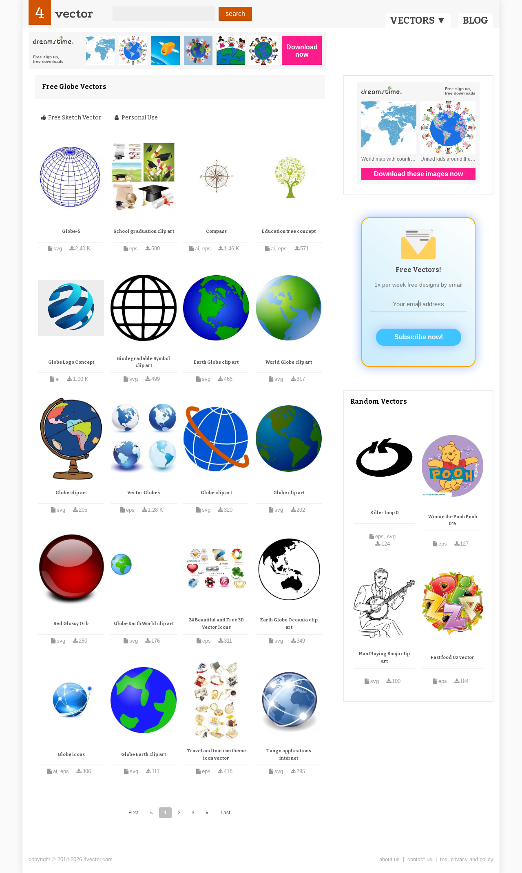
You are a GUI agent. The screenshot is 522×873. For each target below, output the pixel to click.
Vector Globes (143, 492)
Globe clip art (71, 492)
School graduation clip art (143, 231)
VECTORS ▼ (418, 20)
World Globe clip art (288, 362)
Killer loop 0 (384, 512)
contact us (419, 859)
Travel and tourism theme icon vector (216, 754)
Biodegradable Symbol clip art (143, 362)
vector (74, 14)
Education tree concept (289, 231)
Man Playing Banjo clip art (384, 657)
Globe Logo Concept (71, 362)
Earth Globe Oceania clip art (289, 623)
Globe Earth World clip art (144, 623)
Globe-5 (71, 231)
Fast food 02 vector (452, 657)
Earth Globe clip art (216, 362)
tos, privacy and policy (466, 859)
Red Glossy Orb (70, 623)
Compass (216, 231)
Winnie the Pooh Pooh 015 (452, 520)
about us (389, 859)
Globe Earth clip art (143, 754)
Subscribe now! (418, 337)
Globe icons (71, 754)
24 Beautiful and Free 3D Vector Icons (216, 623)
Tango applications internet (288, 754)
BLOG (475, 20)
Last (225, 813)
